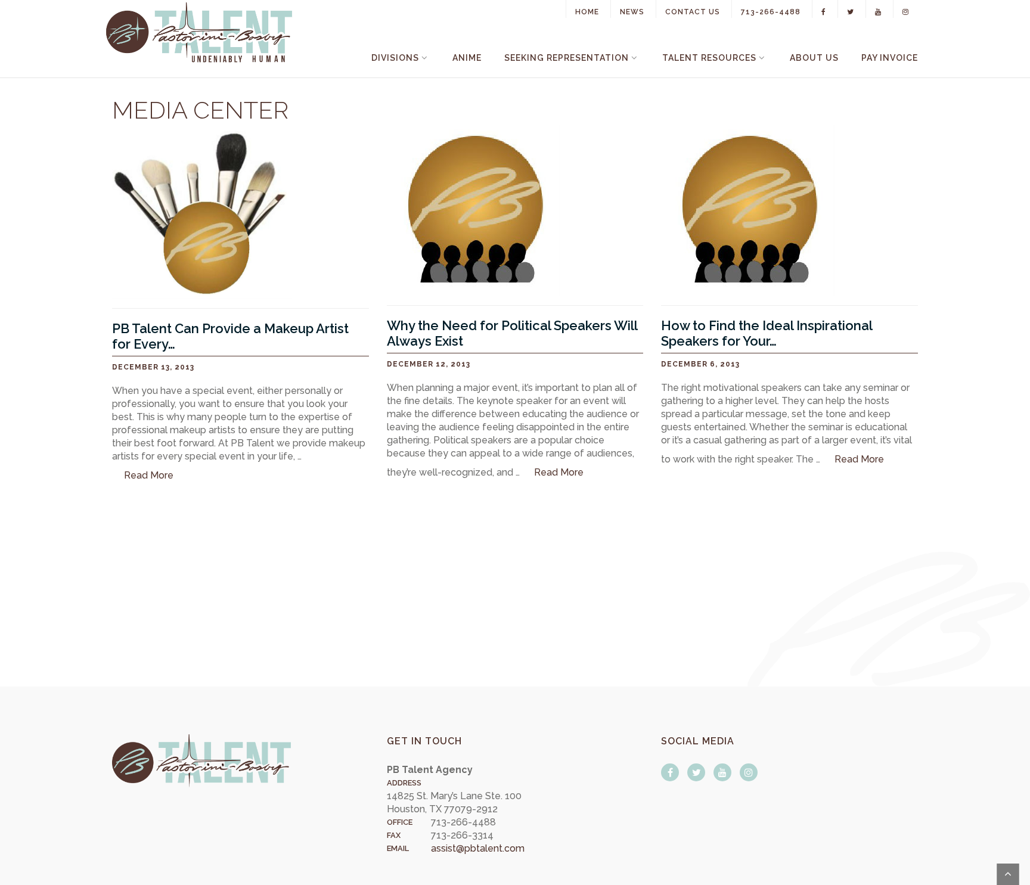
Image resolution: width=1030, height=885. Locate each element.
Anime (467, 58)
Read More (148, 475)
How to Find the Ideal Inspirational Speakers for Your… (766, 333)
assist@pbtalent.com (478, 848)
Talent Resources (709, 58)
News (632, 12)
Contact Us (692, 12)
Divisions (395, 58)
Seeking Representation (566, 58)
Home (587, 12)
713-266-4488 (771, 12)
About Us (814, 58)
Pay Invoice (889, 58)
